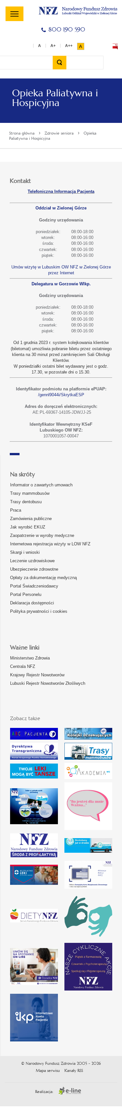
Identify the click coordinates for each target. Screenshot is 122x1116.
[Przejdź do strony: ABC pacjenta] (34, 734)
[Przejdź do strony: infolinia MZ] (34, 771)
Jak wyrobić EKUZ (27, 527)
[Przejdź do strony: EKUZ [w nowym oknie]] (88, 874)
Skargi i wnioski (25, 552)
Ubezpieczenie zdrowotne (34, 569)
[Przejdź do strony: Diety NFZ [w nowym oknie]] (34, 915)
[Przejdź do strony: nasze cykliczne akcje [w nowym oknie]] (88, 967)
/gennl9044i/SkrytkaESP (61, 394)
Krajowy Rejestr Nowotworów (37, 674)
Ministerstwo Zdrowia (30, 658)
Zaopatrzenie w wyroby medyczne (42, 535)
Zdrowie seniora (59, 133)
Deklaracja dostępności (32, 602)
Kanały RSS (73, 1070)
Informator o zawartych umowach (41, 484)
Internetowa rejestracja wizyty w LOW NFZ (50, 543)
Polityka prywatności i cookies (38, 611)
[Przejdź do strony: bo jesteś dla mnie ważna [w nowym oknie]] (88, 806)
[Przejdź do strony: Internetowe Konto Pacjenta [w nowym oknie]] (34, 1017)
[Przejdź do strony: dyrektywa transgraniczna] (34, 751)
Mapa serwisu (48, 1070)
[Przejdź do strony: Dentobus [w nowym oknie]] (88, 845)
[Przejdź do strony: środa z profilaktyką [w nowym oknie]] (34, 845)
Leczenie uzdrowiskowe (32, 560)
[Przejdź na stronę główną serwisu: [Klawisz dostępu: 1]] (78, 10)
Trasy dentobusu (26, 501)
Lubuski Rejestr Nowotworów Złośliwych (47, 683)
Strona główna (21, 133)
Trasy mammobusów (29, 493)
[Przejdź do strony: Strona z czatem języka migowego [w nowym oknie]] (88, 916)
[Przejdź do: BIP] (115, 46)
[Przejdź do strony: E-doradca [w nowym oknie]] (34, 966)
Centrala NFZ (22, 666)
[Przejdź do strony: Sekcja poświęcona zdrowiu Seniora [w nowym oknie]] (34, 806)
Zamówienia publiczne (31, 518)
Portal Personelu (25, 594)
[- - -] (14, 13)
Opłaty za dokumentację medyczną (43, 577)
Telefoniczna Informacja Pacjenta (61, 191)
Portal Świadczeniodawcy (34, 586)
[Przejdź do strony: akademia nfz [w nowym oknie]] (88, 771)
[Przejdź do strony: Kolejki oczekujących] (88, 734)
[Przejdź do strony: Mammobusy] (88, 751)
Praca (15, 510)
